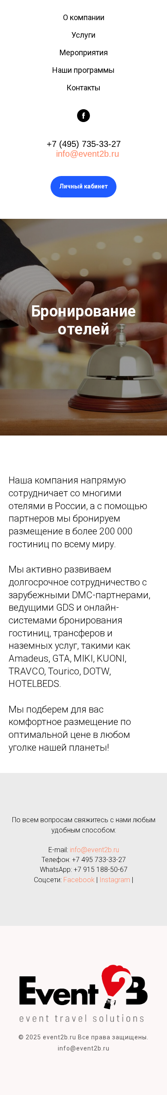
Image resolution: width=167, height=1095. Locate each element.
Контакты (83, 87)
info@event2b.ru (86, 153)
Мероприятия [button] (84, 52)
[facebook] (83, 115)
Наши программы (83, 70)
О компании (83, 17)
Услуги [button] (83, 34)
